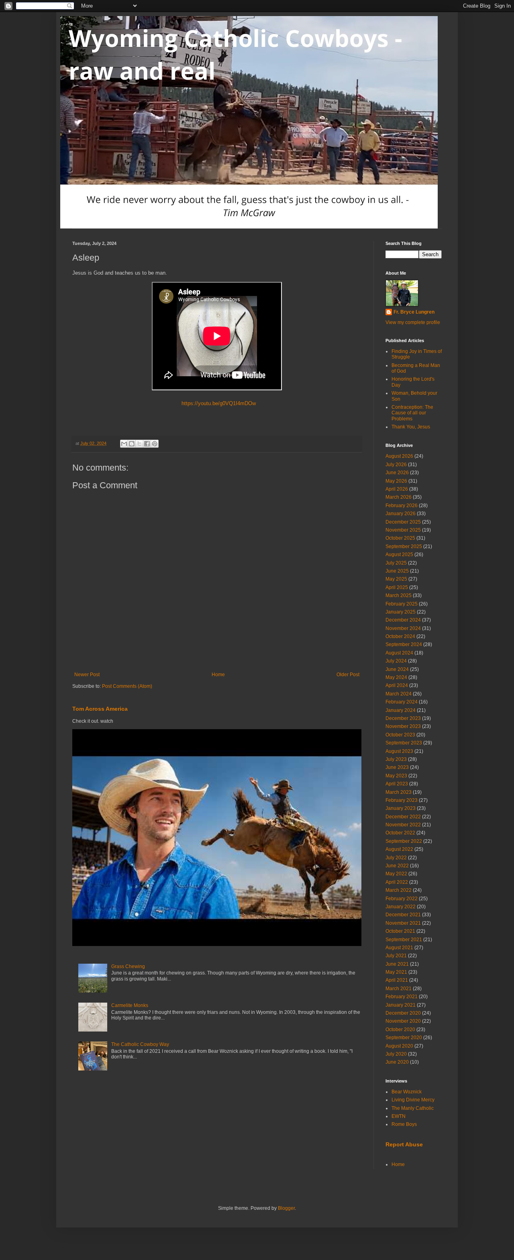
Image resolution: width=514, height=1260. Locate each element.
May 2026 (396, 481)
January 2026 (401, 513)
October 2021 (400, 931)
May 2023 (396, 776)
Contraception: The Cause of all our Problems (412, 413)
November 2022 (403, 825)
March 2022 (399, 890)
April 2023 (397, 784)
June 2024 (397, 669)
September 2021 (404, 939)
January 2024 (401, 710)
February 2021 (402, 996)
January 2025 (401, 612)
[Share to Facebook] (147, 444)
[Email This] (124, 444)
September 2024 (404, 644)
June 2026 (397, 472)
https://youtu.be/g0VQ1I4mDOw (217, 403)
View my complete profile (413, 322)
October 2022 (400, 833)
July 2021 (396, 955)
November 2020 (403, 1021)
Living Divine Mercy (413, 1100)
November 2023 (403, 726)
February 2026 (402, 505)
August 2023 (399, 751)
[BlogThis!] (132, 444)
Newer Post (87, 674)
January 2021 (401, 1005)
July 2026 (396, 464)
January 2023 (401, 808)
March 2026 (399, 497)
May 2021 (396, 972)
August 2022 (399, 849)
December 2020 (403, 1013)
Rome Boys (404, 1124)
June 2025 (397, 571)
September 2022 (404, 841)
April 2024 (397, 685)
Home (218, 674)
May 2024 (396, 677)
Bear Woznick (407, 1092)
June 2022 (397, 866)
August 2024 (399, 653)
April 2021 (397, 980)
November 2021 (403, 923)
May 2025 (396, 579)
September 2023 (404, 743)
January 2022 (401, 906)
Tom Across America (100, 708)
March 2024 (399, 694)
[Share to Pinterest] (155, 444)
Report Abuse (404, 1144)
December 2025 (403, 522)
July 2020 (396, 1054)
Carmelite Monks (129, 1005)
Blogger (286, 1208)
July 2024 (396, 661)
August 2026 (399, 456)
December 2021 (403, 914)
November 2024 (403, 628)
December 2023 (403, 718)
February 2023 (402, 800)
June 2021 (397, 964)
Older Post (348, 674)
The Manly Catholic (413, 1108)
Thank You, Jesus (411, 427)
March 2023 (399, 792)
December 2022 (403, 817)
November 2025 (403, 530)
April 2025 (397, 587)
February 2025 (402, 604)
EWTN (399, 1116)
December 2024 (403, 620)
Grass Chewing (128, 966)
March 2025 (399, 595)
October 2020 (400, 1029)
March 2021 (399, 988)
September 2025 (404, 546)
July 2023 (396, 759)
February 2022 (402, 898)
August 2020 (399, 1046)
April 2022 (397, 882)
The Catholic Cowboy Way (140, 1044)
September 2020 (404, 1037)
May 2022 (396, 874)
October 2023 (400, 735)
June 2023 (397, 767)
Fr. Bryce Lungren (414, 312)
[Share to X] (139, 444)
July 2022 (396, 857)
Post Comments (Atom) (127, 686)
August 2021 (399, 947)
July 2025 (396, 563)
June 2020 (397, 1062)
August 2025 (399, 554)
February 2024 (402, 702)
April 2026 (397, 489)
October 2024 (400, 636)
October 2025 (400, 538)
